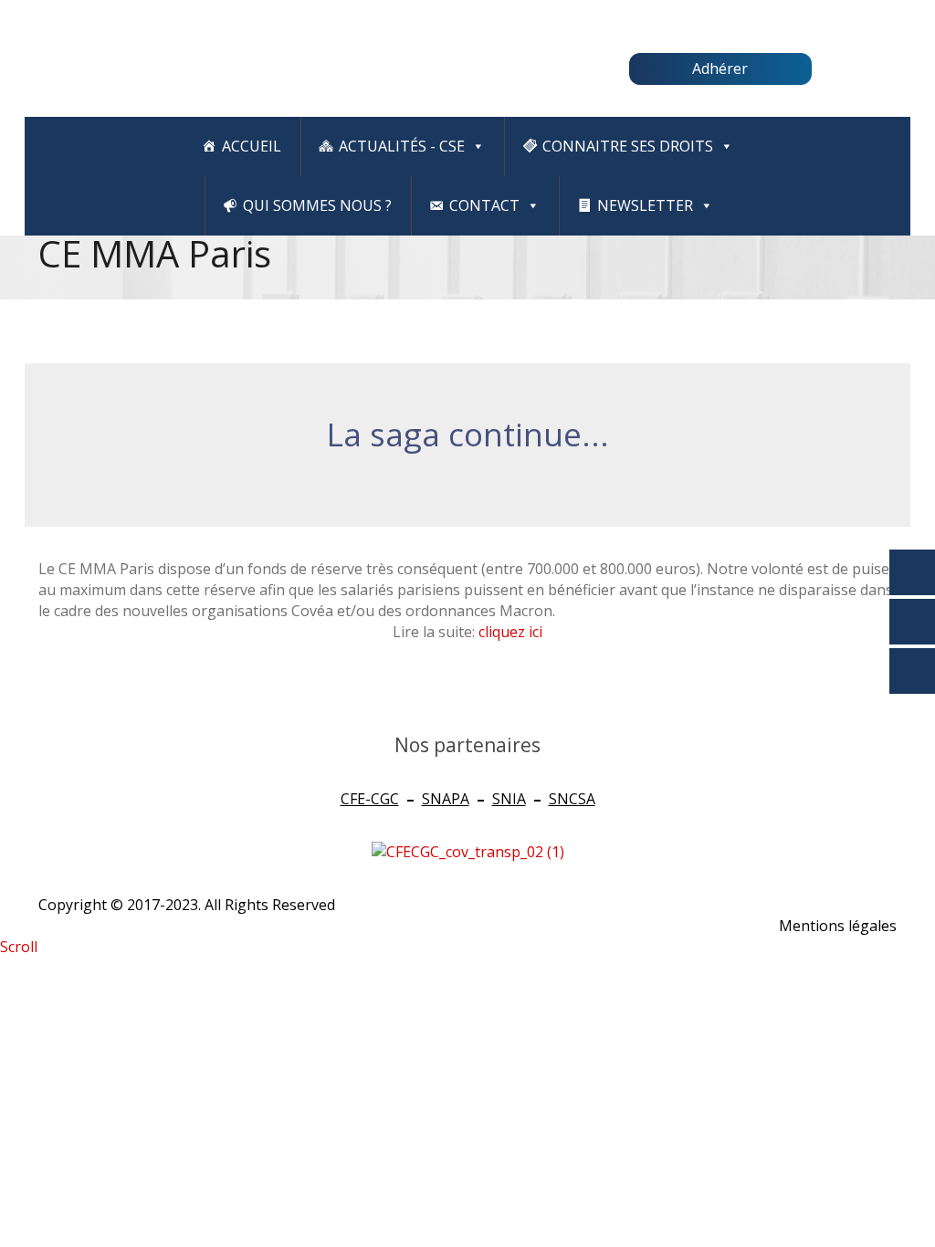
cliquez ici (510, 632)
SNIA (509, 799)
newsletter (645, 205)
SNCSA (572, 799)
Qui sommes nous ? (317, 205)
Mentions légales (838, 926)
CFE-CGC (370, 799)
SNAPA (445, 799)
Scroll (18, 947)
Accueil (251, 146)
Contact (484, 205)
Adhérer (720, 68)
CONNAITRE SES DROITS (627, 146)
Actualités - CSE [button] (402, 146)
